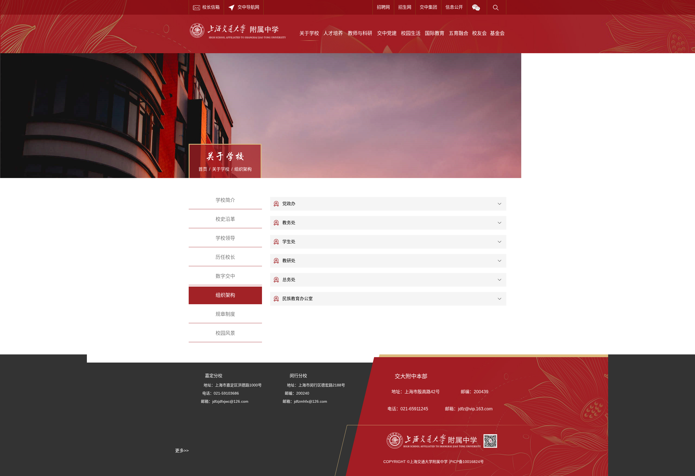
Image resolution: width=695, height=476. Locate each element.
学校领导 (225, 238)
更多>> (182, 450)
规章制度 (225, 314)
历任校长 (225, 257)
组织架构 (243, 169)
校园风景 (225, 333)
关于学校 (220, 169)
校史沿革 (225, 219)
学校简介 (225, 200)
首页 (202, 169)
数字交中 (225, 276)
